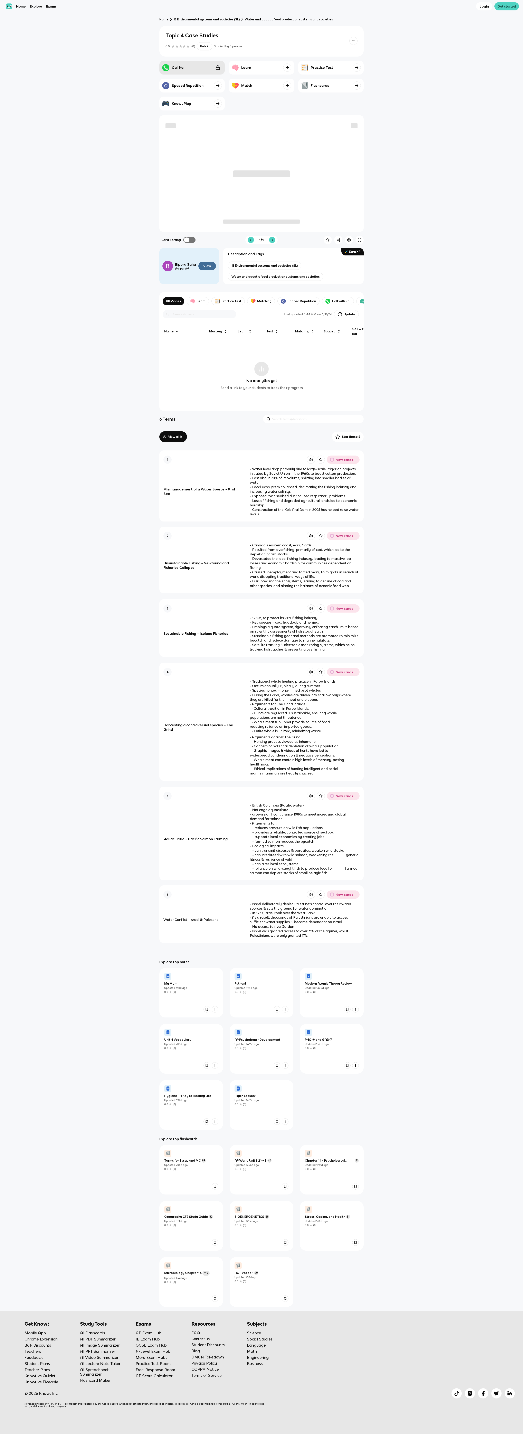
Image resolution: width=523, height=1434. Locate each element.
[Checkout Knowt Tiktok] (456, 1393)
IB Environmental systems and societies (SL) (206, 19)
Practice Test (231, 301)
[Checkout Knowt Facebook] (483, 1393)
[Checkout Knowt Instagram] (470, 1393)
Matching (264, 301)
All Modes (173, 301)
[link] (191, 992)
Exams (51, 6)
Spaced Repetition (301, 301)
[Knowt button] (353, 41)
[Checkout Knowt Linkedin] (510, 1393)
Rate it (204, 46)
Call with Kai (341, 301)
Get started (506, 6)
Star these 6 (351, 436)
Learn (201, 301)
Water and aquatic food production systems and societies (289, 19)
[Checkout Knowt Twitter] (496, 1393)
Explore (36, 6)
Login (484, 6)
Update (349, 314)
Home (21, 6)
